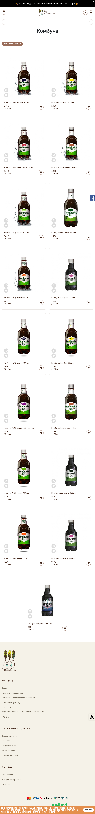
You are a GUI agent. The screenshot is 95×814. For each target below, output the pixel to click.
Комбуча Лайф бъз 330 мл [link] (62, 363)
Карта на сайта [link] (8, 750)
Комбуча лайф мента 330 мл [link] (63, 493)
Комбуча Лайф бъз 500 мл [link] (62, 102)
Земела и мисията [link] (9, 736)
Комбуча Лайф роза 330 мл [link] (63, 558)
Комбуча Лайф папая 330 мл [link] (16, 558)
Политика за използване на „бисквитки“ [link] (19, 698)
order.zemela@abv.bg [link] (11, 702)
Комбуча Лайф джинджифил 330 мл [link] (19, 428)
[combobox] (12, 44)
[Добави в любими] (6, 95)
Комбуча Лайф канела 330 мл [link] (63, 428)
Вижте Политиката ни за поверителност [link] (39, 812)
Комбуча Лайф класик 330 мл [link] (16, 493)
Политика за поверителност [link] (14, 693)
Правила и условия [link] (10, 755)
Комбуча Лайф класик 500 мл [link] (16, 233)
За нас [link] (4, 688)
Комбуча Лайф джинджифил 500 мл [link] (19, 167)
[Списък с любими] (85, 12)
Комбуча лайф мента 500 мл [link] (63, 233)
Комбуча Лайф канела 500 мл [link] (64, 167)
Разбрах (88, 810)
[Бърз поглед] (6, 90)
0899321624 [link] (7, 707)
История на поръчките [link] (12, 779)
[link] (47, 12)
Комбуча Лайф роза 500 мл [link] (63, 298)
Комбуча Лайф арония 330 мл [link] (16, 363)
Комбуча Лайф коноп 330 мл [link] (40, 623)
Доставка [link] (6, 741)
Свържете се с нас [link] (10, 746)
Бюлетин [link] (6, 784)
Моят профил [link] (7, 775)
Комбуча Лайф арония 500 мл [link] (16, 102)
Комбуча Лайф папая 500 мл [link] (16, 298)
